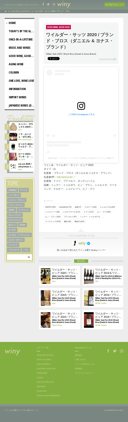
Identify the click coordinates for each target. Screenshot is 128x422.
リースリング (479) (53, 221)
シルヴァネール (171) (71, 212)
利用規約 (78, 368)
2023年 (22, 225)
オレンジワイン (15, 215)
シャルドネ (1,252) (107, 207)
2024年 (12, 210)
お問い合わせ (80, 359)
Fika (96, 281)
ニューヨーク (14, 195)
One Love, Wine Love (21, 81)
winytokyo (12, 190)
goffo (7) (78, 207)
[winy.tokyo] (64, 4)
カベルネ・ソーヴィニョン (19, 235)
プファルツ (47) (70, 217)
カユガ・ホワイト (16, 240)
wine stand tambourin (26, 139)
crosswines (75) (65, 207)
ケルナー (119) (90, 207)
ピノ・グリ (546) (104, 212)
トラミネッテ (14, 250)
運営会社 (78, 355)
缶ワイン (12, 225)
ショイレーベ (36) (52, 212)
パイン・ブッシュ (16, 205)
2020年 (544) (50, 207)
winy (54, 281)
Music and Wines (19, 47)
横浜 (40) (67, 221)
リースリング (23, 210)
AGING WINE (16, 64)
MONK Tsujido (101, 303)
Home (12, 23)
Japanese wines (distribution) (21, 105)
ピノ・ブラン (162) (53, 217)
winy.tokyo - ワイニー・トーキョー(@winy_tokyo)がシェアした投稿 (79, 158)
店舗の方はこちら (115, 4)
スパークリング (15, 220)
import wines (17, 97)
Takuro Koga (57, 325)
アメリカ (23, 190)
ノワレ (26, 250)
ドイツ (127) (89, 212)
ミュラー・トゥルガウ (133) (91, 217)
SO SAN (21, 159)
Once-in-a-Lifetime (20, 39)
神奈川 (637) (79, 221)
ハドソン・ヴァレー (17, 200)
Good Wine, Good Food (21, 56)
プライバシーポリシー (84, 373)
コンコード (13, 245)
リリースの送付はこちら (85, 364)
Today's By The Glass (21, 31)
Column (14, 72)
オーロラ (12, 230)
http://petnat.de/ (65, 177)
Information (17, 89)
